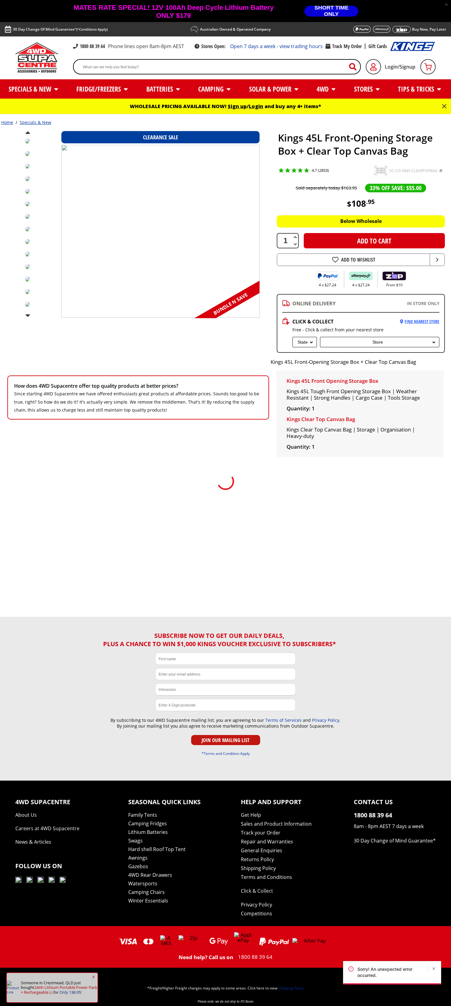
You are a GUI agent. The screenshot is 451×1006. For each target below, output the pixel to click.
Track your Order (260, 832)
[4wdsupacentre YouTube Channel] (18, 880)
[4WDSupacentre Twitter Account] (51, 880)
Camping (211, 88)
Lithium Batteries (148, 832)
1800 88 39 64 (92, 46)
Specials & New (31, 88)
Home (7, 122)
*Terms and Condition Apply (226, 753)
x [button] (93, 976)
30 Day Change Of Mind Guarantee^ (60, 29)
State (303, 342)
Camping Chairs (146, 892)
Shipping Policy (258, 868)
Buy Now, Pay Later (429, 29)
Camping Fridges (147, 823)
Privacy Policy (325, 720)
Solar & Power (271, 88)
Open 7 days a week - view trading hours (276, 46)
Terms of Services (283, 720)
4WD (323, 88)
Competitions (256, 913)
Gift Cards (377, 46)
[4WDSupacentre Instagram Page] (40, 880)
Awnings (138, 857)
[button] (446, 4)
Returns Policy (257, 859)
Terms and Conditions (266, 877)
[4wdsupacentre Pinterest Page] (63, 880)
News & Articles (33, 841)
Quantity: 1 (301, 408)
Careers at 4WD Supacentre (47, 828)
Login (256, 106)
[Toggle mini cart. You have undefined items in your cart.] (428, 66)
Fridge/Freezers (99, 88)
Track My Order (347, 46)
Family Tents (142, 815)
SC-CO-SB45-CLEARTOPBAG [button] (413, 170)
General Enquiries (261, 850)
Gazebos (138, 866)
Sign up (237, 106)
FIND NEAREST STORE (422, 321)
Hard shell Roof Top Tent (157, 849)
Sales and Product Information (276, 823)
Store (377, 342)
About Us (26, 815)
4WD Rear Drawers (150, 875)
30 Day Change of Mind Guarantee (393, 840)
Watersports (142, 883)
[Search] (355, 66)
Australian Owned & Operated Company (235, 29)
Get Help (251, 815)
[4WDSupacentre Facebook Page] (29, 880)
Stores (364, 88)
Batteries (160, 88)
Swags (135, 840)
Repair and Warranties (267, 841)
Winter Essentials (148, 900)
